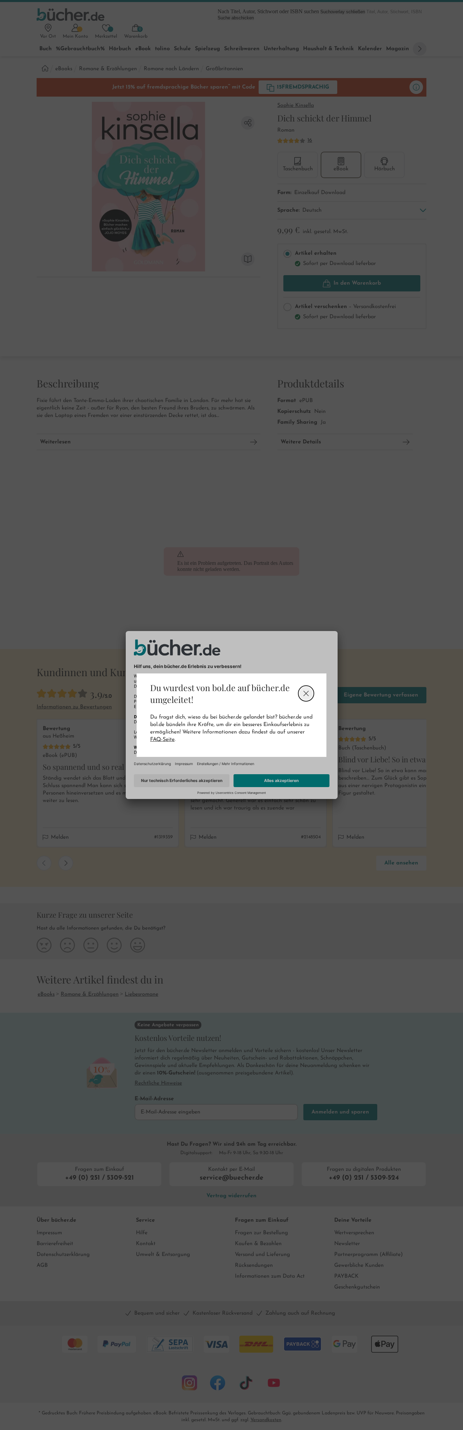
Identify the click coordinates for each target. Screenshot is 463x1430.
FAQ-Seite (162, 739)
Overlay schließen (306, 693)
